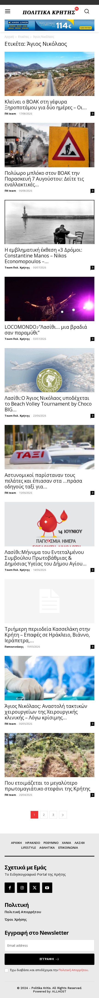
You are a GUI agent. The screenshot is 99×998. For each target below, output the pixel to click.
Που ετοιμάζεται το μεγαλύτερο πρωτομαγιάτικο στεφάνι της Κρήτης (47, 786)
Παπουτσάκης (14, 646)
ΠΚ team (10, 113)
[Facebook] (10, 888)
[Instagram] (22, 888)
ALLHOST (59, 991)
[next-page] (63, 815)
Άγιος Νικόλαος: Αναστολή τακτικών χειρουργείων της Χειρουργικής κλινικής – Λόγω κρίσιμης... (46, 712)
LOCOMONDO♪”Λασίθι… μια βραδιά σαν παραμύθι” (46, 330)
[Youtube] (47, 888)
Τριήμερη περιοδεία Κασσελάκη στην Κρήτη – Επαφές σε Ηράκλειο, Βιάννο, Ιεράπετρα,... (47, 635)
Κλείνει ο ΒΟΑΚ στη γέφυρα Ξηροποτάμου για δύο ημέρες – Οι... (46, 104)
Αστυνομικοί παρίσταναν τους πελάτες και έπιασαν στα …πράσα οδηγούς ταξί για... (43, 481)
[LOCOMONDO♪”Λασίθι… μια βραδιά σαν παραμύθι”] (49, 299)
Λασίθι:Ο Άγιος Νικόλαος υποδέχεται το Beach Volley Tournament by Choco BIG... (48, 404)
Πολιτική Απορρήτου (73, 970)
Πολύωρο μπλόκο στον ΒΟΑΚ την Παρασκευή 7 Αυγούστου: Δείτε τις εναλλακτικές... (44, 179)
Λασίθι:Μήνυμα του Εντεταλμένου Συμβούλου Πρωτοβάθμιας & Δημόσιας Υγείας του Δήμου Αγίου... (46, 558)
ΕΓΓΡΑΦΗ (47, 959)
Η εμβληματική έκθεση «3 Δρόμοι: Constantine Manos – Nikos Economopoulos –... (43, 256)
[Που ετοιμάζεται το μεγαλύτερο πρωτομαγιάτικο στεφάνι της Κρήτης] (49, 755)
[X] (34, 888)
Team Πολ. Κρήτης (17, 267)
